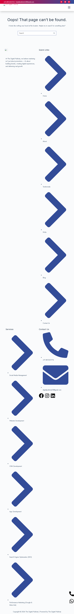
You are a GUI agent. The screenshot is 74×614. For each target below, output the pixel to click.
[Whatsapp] (71, 601)
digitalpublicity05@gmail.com (25, 2)
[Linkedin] (52, 395)
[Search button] (54, 33)
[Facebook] (61, 2)
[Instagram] (65, 2)
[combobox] (35, 33)
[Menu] (69, 7)
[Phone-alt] (71, 593)
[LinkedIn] (69, 2)
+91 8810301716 (9, 2)
